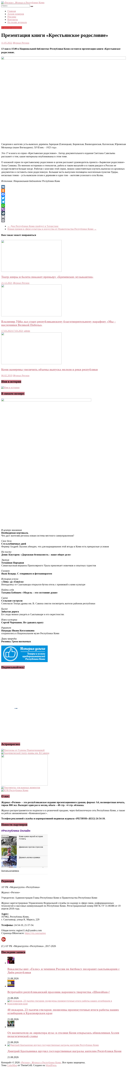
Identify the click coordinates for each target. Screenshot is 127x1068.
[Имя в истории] (10, 387)
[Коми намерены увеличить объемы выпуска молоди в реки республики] (31, 363)
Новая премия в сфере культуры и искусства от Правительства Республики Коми (51, 229)
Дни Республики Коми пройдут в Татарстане (32, 226)
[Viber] (63, 209)
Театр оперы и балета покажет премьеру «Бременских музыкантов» (47, 277)
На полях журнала (17, 22)
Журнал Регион (21, 43)
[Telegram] (63, 202)
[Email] (63, 217)
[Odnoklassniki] (63, 190)
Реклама (11, 16)
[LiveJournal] (63, 213)
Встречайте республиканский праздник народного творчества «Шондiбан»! (58, 992)
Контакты (12, 19)
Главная (11, 11)
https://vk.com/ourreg (35, 933)
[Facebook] (63, 194)
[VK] (63, 187)
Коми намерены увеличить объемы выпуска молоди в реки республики (49, 369)
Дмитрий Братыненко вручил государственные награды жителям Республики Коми (64, 1051)
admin (27, 331)
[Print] (63, 220)
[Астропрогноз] (23, 750)
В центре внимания (11, 27)
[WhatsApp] (63, 205)
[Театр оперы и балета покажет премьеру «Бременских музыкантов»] (31, 271)
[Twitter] (63, 198)
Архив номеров (15, 14)
